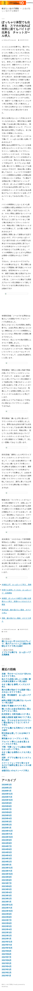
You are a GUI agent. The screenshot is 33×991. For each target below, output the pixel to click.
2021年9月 (6, 951)
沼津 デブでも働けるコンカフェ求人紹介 (16, 758)
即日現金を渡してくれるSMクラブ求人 (16, 734)
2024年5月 (7, 852)
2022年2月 (7, 935)
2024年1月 (7, 865)
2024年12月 (7, 831)
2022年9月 (7, 914)
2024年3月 (7, 858)
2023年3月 (7, 895)
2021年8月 (6, 954)
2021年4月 (7, 966)
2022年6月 (7, 923)
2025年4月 (7, 818)
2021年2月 (6, 972)
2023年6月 (7, 886)
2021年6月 (6, 960)
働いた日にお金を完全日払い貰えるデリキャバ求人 (16, 710)
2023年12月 (7, 868)
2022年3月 (7, 932)
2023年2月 (7, 898)
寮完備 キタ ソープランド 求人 (15, 738)
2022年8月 (7, 917)
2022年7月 (7, 920)
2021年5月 (6, 963)
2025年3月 (7, 821)
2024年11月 (7, 834)
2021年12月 (7, 942)
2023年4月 (7, 892)
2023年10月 (7, 874)
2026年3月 (7, 784)
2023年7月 (7, 883)
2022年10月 (7, 911)
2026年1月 (6, 791)
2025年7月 (7, 809)
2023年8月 (7, 880)
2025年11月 (7, 797)
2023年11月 (7, 871)
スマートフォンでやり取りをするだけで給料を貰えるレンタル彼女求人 (16, 765)
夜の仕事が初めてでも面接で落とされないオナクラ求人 (16, 691)
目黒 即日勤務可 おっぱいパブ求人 (16, 696)
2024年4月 (7, 855)
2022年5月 (7, 926)
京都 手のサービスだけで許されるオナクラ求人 (16, 675)
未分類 (5, 631)
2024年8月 (7, 843)
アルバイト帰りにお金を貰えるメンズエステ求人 (15, 742)
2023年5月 (7, 889)
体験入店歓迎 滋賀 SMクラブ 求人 (16, 717)
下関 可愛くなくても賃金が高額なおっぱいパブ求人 (16, 748)
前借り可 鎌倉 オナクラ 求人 (14, 706)
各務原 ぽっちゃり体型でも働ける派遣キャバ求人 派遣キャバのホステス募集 (16, 601)
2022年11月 (7, 908)
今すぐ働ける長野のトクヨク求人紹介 (16, 753)
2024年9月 (7, 840)
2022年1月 (6, 938)
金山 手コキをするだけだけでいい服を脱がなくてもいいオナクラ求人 (16, 722)
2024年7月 (7, 846)
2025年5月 (7, 815)
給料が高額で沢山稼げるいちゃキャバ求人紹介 (16, 701)
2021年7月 (6, 957)
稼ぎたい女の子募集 (10, 8)
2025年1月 (6, 828)
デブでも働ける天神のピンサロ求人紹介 (16, 729)
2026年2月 (7, 788)
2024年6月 (7, 849)
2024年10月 (7, 837)
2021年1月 (6, 975)
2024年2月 (7, 861)
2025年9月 (7, 803)
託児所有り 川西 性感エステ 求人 (16, 714)
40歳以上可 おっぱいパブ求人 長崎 (16, 584)
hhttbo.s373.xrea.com (10, 40)
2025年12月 (7, 794)
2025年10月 (7, 800)
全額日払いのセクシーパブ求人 (15, 770)
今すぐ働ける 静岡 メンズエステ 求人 (16, 685)
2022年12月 (7, 905)
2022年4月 (7, 929)
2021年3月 (6, 969)
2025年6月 (7, 812)
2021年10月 (7, 948)
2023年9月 (7, 877)
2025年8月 (7, 806)
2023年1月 (6, 902)
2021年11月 (7, 945)
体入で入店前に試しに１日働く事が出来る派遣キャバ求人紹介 (16, 680)
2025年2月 (7, 824)
